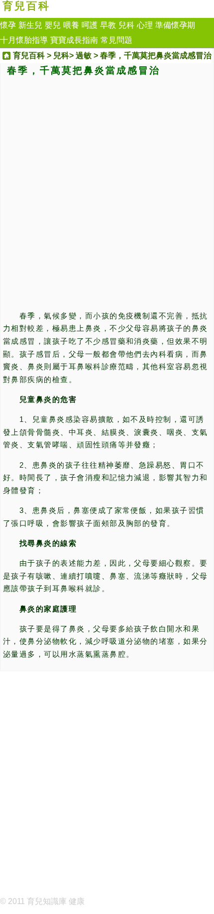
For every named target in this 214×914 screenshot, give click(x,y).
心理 (145, 25)
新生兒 (30, 25)
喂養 (71, 25)
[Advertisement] (107, 192)
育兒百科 (26, 6)
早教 (108, 25)
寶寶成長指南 (74, 40)
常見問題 (116, 40)
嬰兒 (53, 25)
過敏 (84, 55)
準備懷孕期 (175, 25)
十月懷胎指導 (24, 40)
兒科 (126, 25)
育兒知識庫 (47, 901)
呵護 (90, 25)
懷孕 (8, 25)
